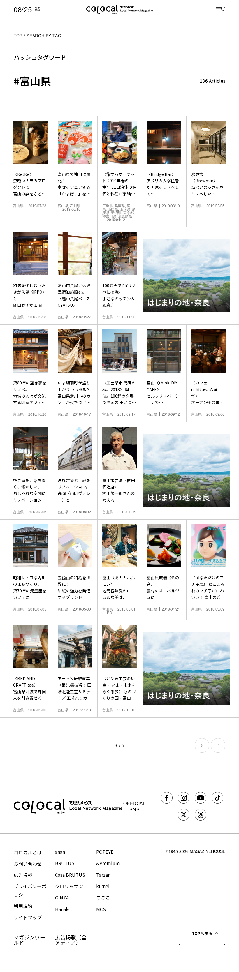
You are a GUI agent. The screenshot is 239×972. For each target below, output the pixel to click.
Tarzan (103, 874)
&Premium (108, 863)
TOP (18, 35)
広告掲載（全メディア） (71, 939)
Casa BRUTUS (70, 874)
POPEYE (104, 851)
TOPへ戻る (202, 933)
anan (60, 851)
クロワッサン (69, 886)
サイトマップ (28, 917)
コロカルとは (28, 852)
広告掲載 (23, 875)
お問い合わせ (28, 863)
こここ (103, 897)
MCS (101, 909)
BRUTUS (64, 863)
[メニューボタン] (221, 9)
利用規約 (23, 905)
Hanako (63, 909)
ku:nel (103, 886)
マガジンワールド (29, 939)
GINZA (62, 897)
